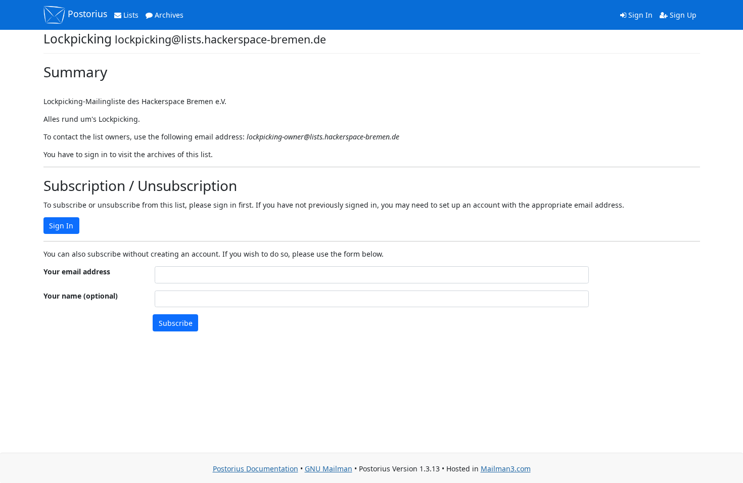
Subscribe (176, 323)
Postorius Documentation (255, 468)
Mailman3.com (506, 468)
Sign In (639, 15)
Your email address (76, 271)
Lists (129, 15)
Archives (168, 15)
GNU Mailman (328, 468)
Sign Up (682, 15)
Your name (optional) (80, 296)
